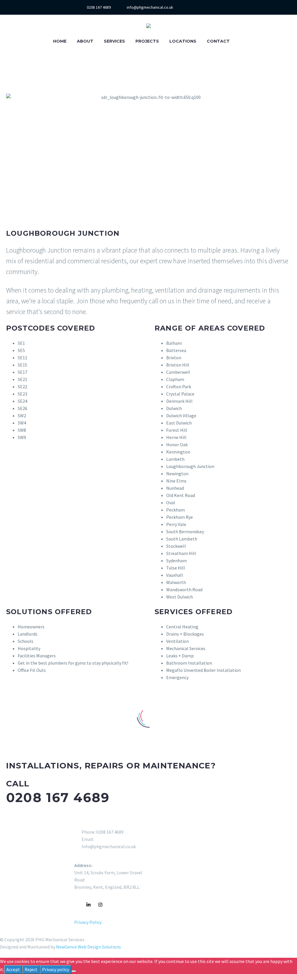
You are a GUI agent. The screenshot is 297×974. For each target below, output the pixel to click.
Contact (218, 41)
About (85, 41)
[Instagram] (213, 7)
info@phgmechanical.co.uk (150, 7)
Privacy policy (55, 969)
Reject (31, 969)
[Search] (241, 41)
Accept (13, 969)
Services (114, 41)
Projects (147, 41)
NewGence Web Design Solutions (88, 947)
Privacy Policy (88, 922)
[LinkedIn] (205, 7)
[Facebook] (196, 7)
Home (59, 41)
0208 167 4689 (99, 7)
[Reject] (73, 971)
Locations (182, 41)
